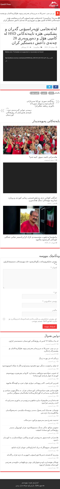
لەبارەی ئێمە (33, 483)
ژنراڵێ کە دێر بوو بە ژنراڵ (48, 358)
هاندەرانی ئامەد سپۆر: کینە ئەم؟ (43, 157)
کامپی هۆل (35, 93)
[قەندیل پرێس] (30, 4)
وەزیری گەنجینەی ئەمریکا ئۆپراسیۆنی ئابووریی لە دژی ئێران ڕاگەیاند (32, 455)
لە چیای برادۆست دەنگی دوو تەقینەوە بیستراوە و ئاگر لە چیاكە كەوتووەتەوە (30, 366)
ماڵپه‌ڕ (54, 310)
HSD (51, 93)
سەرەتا (55, 18)
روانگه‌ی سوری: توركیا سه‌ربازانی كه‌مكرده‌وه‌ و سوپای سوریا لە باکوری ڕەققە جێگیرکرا (40, 102)
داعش (44, 93)
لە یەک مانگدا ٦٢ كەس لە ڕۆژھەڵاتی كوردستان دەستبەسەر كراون (33, 341)
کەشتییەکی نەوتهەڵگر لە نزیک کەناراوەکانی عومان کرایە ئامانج (35, 447)
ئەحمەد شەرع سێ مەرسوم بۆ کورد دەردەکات (41, 420)
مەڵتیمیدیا (47, 18)
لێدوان (54, 267)
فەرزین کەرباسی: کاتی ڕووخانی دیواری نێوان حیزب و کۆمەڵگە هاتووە (32, 383)
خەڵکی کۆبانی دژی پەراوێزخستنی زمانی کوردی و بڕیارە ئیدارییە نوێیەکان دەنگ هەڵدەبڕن (33, 199)
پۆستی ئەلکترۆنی (49, 301)
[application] (30, 65)
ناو (55, 292)
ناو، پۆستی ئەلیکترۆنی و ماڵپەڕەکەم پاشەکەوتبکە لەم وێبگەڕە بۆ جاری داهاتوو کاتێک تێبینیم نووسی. (33, 320)
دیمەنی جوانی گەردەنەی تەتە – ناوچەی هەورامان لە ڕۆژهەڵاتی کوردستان (19, 111)
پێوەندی (25, 483)
